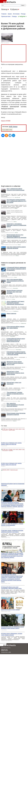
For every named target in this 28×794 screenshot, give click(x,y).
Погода (23, 14)
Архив (10, 14)
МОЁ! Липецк (13, 126)
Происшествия (5, 16)
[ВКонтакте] (3, 135)
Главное (3, 14)
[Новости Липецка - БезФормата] (8, 1)
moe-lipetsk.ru (6, 42)
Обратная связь (4, 649)
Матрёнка (23, 78)
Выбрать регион (4, 650)
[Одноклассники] (6, 135)
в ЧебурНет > (22, 16)
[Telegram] (10, 135)
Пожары (14, 16)
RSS (10, 652)
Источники (16, 14)
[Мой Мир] (13, 135)
